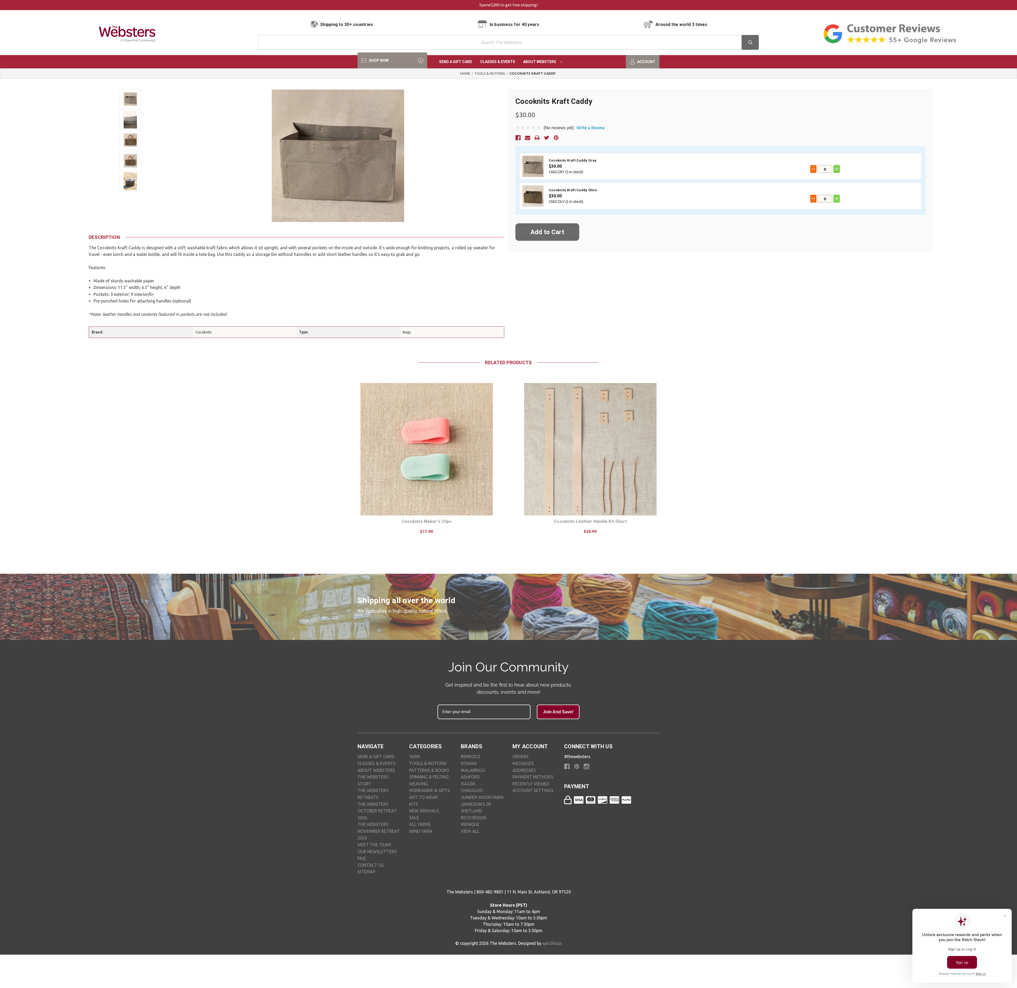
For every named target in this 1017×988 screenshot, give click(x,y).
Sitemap (366, 871)
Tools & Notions (428, 763)
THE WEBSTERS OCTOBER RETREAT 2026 (377, 811)
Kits (413, 804)
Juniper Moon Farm (482, 797)
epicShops (552, 943)
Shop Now (378, 60)
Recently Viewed (530, 783)
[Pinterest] (556, 137)
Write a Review (591, 127)
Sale (414, 817)
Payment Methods (532, 777)
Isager (468, 783)
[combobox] (508, 42)
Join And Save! (558, 712)
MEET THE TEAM (374, 844)
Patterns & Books (429, 770)
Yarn (414, 756)
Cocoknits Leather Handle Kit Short (590, 521)
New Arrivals (424, 810)
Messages (523, 763)
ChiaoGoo (472, 790)
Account (645, 62)
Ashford (470, 777)
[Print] (537, 137)
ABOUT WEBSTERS (376, 770)
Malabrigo (473, 770)
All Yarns (420, 824)
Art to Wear (423, 797)
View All (470, 831)
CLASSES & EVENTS (377, 763)
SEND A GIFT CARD (376, 756)
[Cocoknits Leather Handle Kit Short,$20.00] (590, 449)
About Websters (540, 62)
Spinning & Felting (429, 777)
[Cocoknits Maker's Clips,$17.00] (426, 449)
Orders (520, 756)
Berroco (470, 756)
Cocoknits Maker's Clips (427, 521)
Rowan (468, 763)
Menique (470, 824)
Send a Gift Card (455, 62)
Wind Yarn (420, 831)
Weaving (418, 783)
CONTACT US (371, 865)
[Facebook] (518, 137)
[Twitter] (546, 137)
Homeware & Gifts (429, 790)
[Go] (750, 42)
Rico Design (473, 817)
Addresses (524, 770)
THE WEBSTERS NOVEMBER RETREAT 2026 (379, 831)
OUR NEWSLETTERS (377, 851)
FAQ (361, 858)
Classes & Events (497, 62)
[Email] (527, 137)
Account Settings (533, 790)
